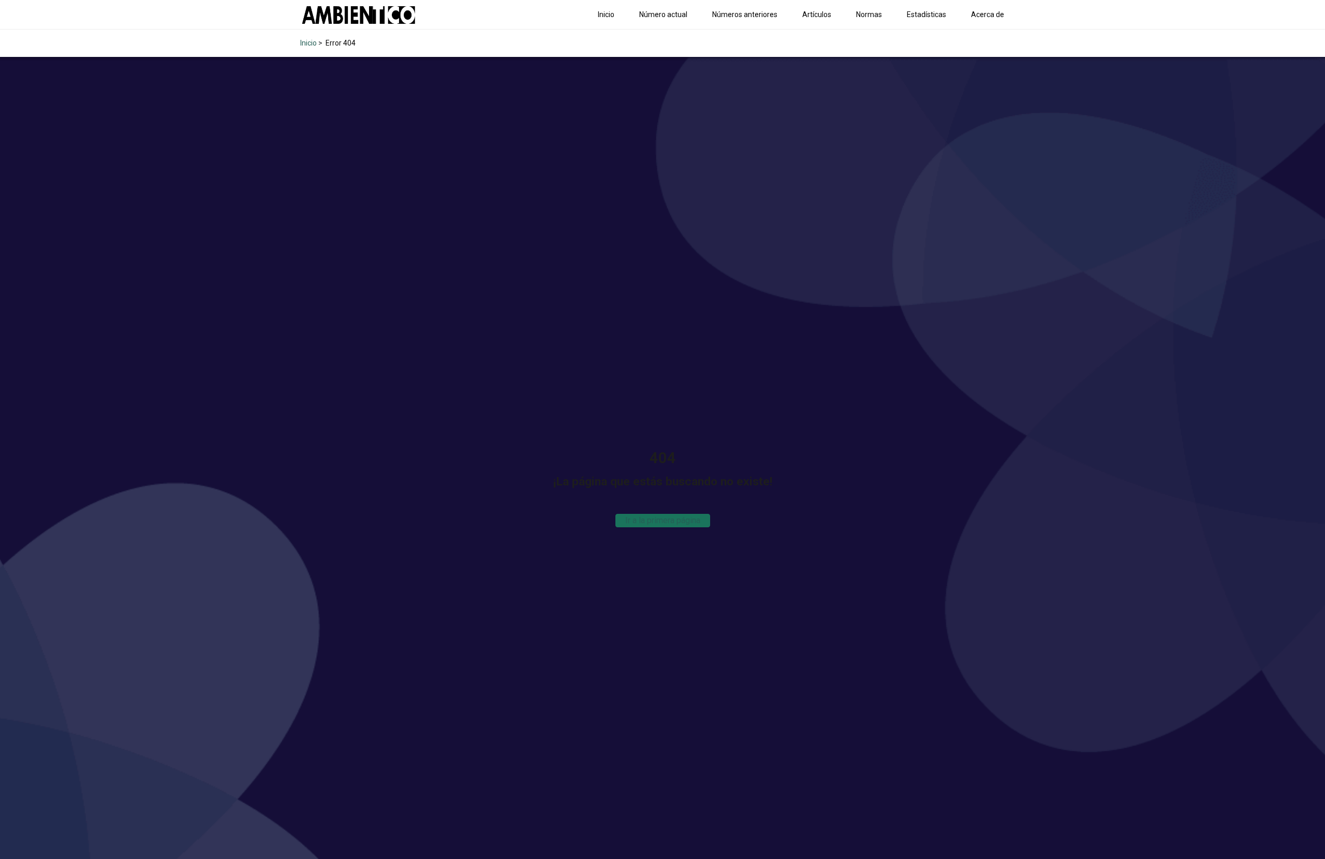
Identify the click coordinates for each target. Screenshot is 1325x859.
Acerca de (987, 14)
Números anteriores (744, 14)
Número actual (663, 14)
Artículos (816, 14)
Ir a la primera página (662, 520)
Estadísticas (926, 14)
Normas (869, 14)
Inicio (606, 14)
